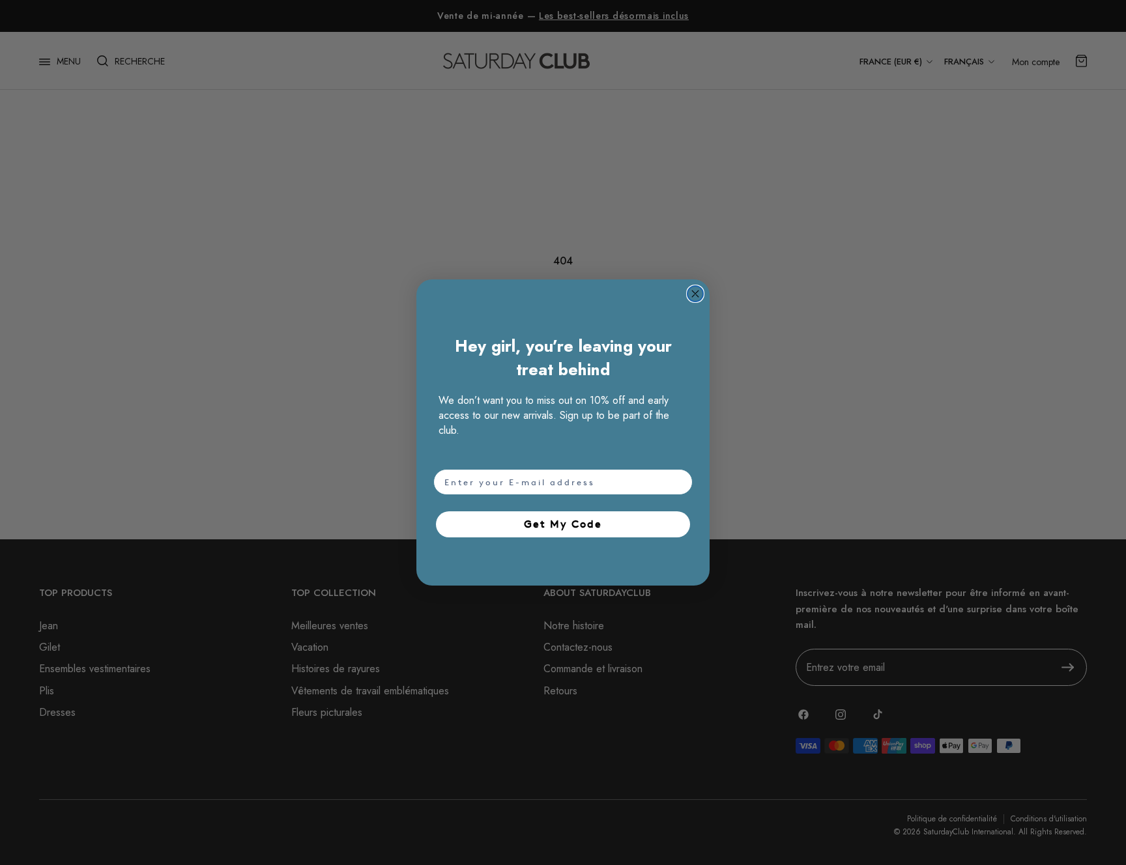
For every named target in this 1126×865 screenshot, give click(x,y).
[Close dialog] (695, 294)
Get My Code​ (563, 524)
